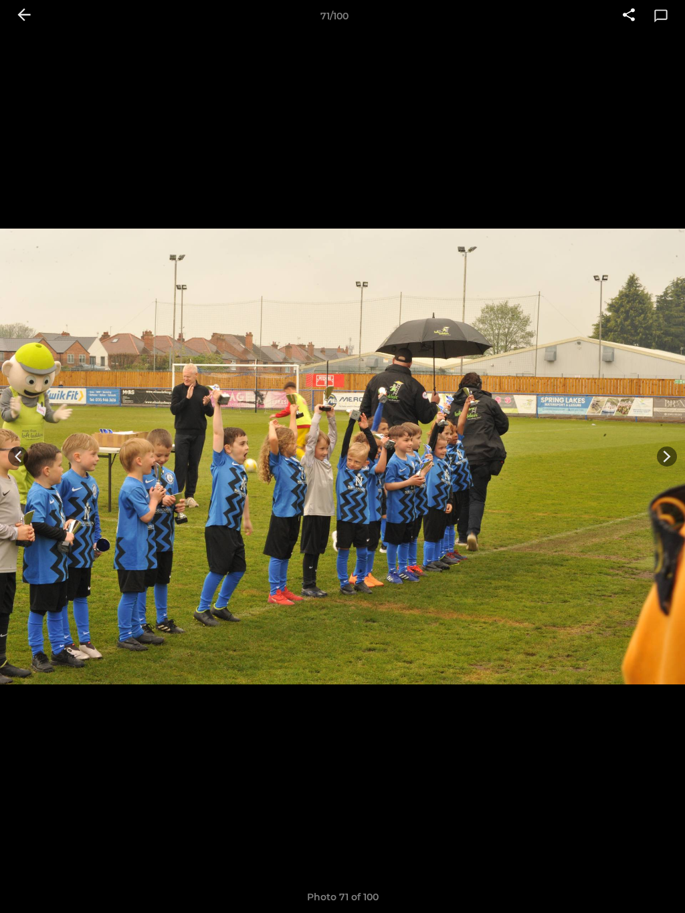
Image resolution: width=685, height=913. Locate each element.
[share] (629, 16)
